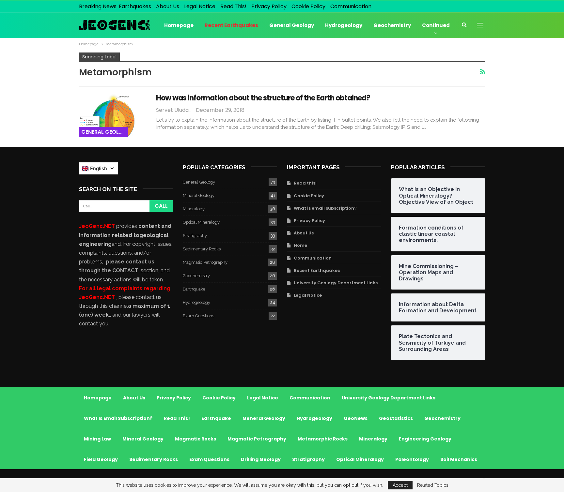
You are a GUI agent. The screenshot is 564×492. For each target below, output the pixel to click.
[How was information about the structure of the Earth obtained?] (113, 115)
